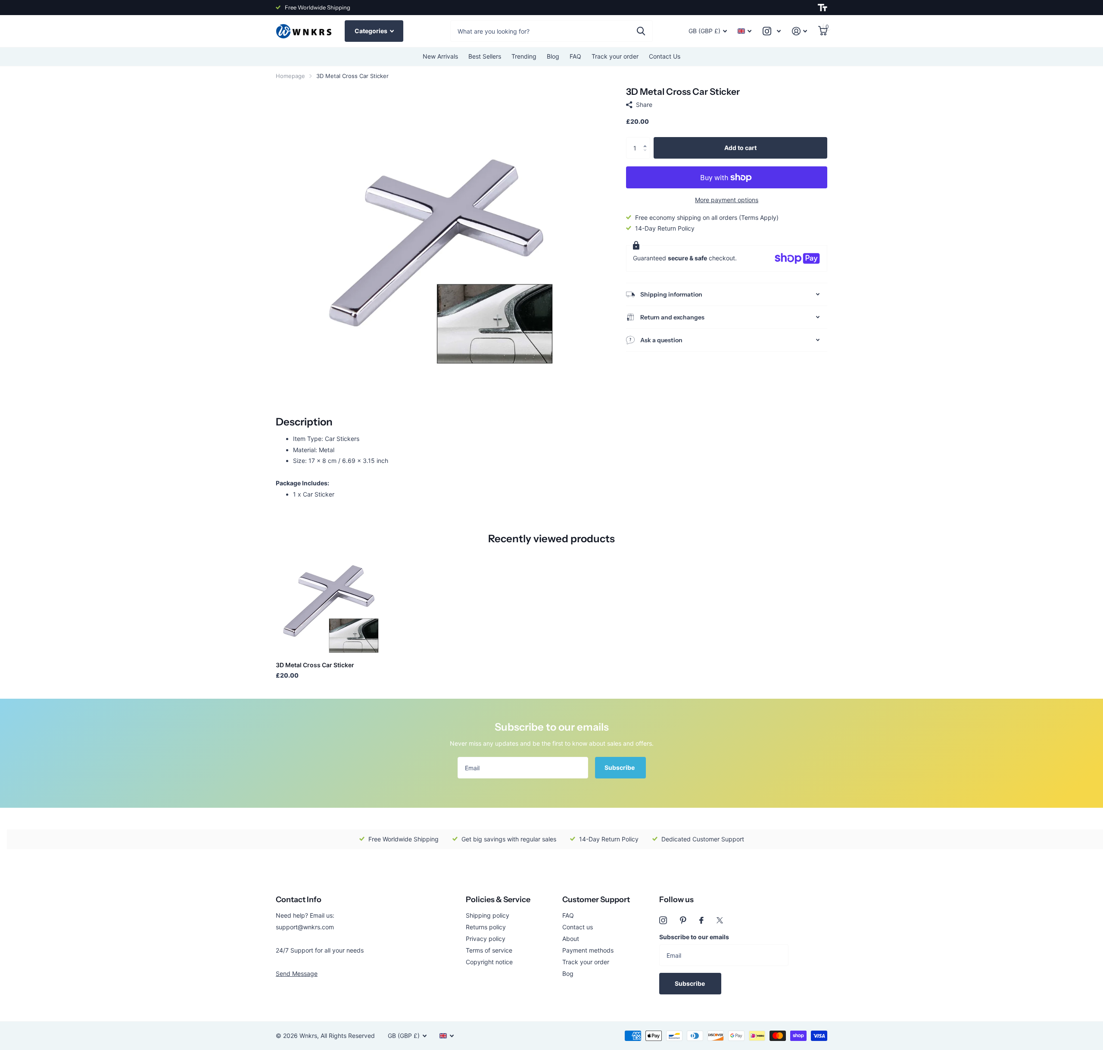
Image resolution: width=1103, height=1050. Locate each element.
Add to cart (740, 147)
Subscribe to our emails (694, 937)
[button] (646, 140)
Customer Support (596, 899)
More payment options (726, 199)
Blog (553, 56)
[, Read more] (771, 31)
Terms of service (489, 950)
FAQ (575, 56)
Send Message (297, 973)
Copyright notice (489, 962)
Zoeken (641, 31)
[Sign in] (799, 31)
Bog (567, 973)
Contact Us (664, 56)
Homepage (290, 75)
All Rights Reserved (348, 1035)
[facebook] (701, 920)
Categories (372, 30)
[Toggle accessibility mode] (822, 7)
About (570, 938)
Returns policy (486, 927)
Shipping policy (487, 915)
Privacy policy (485, 938)
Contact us (577, 927)
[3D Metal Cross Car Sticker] (328, 602)
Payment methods (588, 950)
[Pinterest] (683, 920)
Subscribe (620, 767)
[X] (720, 920)
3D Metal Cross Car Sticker (315, 665)
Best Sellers (484, 56)
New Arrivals (440, 56)
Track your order (615, 56)
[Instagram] (663, 920)
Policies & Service (498, 899)
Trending (523, 56)
